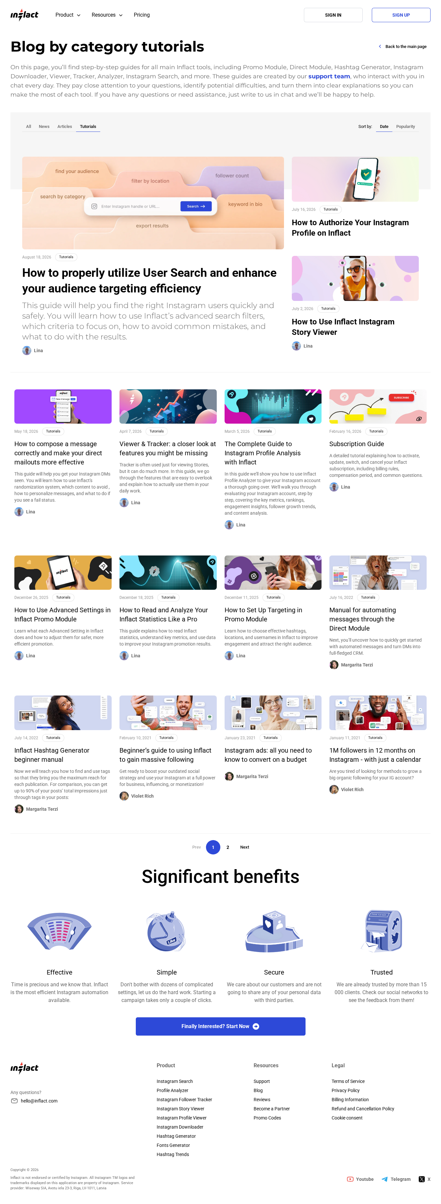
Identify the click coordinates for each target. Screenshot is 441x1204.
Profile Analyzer (172, 1090)
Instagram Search (175, 1081)
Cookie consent (347, 1117)
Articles (64, 126)
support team (329, 76)
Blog (258, 1090)
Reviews (262, 1099)
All (28, 126)
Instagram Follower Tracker (184, 1099)
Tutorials (88, 126)
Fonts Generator (173, 1145)
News (44, 126)
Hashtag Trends (173, 1154)
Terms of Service (348, 1081)
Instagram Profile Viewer (182, 1117)
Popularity (405, 126)
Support (262, 1081)
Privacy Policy (346, 1090)
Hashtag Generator (176, 1136)
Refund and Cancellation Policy (363, 1108)
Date (384, 126)
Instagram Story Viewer (180, 1108)
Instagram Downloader (180, 1127)
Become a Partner (272, 1108)
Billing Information (350, 1099)
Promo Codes (267, 1117)
